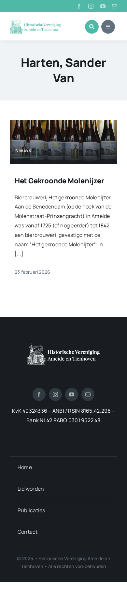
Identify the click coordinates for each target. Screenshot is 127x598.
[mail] (114, 6)
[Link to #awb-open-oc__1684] (108, 27)
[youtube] (103, 6)
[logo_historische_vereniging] (35, 21)
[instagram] (90, 6)
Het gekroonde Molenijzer (59, 181)
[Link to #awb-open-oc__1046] (92, 27)
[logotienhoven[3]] (63, 345)
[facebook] (79, 6)
